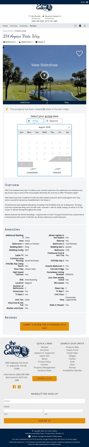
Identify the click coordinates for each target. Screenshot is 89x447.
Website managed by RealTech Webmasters (47, 436)
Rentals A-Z (60, 433)
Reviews (33, 26)
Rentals (44, 347)
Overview (13, 26)
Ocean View (72, 353)
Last (46, 414)
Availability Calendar (72, 370)
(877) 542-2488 (51, 20)
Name (6, 406)
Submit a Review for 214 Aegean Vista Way (44, 326)
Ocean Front (72, 350)
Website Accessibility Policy (34, 433)
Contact (44, 364)
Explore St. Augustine (44, 353)
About (44, 358)
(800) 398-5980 (38, 20)
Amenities (24, 26)
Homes (72, 358)
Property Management (44, 367)
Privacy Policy (44, 361)
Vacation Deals (44, 370)
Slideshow (25, 102)
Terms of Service (66, 439)
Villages (72, 356)
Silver (72, 364)
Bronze (72, 367)
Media (5, 26)
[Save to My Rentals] (75, 25)
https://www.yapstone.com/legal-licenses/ (48, 444)
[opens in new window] (14, 386)
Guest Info (44, 356)
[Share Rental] (84, 25)
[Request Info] (80, 26)
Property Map (72, 347)
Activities (44, 350)
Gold (72, 361)
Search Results (8, 31)
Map (67, 102)
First (6, 414)
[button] (83, 2)
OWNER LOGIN (44, 378)
